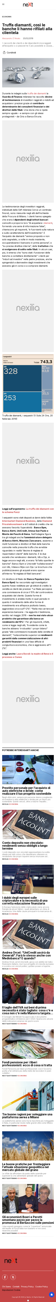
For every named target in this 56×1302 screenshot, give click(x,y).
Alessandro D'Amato (11, 38)
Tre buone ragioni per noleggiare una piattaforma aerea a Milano (27, 1116)
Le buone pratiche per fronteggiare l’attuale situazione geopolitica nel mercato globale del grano (26, 1167)
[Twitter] (11, 1275)
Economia (6, 17)
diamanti (48, 223)
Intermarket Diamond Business (18, 521)
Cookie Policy (41, 1286)
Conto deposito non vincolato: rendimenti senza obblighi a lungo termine (25, 845)
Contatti (16, 1286)
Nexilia (5, 804)
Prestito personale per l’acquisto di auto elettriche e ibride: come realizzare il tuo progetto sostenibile (26, 790)
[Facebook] (3, 1275)
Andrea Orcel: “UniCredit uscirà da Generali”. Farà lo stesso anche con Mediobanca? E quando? (26, 955)
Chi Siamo (6, 1286)
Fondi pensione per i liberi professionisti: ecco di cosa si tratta (27, 1064)
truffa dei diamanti (36, 93)
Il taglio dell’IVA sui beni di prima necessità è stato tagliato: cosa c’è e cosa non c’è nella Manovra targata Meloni (27, 1010)
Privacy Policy (27, 1286)
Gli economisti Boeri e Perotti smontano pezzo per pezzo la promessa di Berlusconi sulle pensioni (28, 1220)
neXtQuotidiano (9, 1024)
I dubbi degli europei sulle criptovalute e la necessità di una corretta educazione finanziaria (24, 900)
